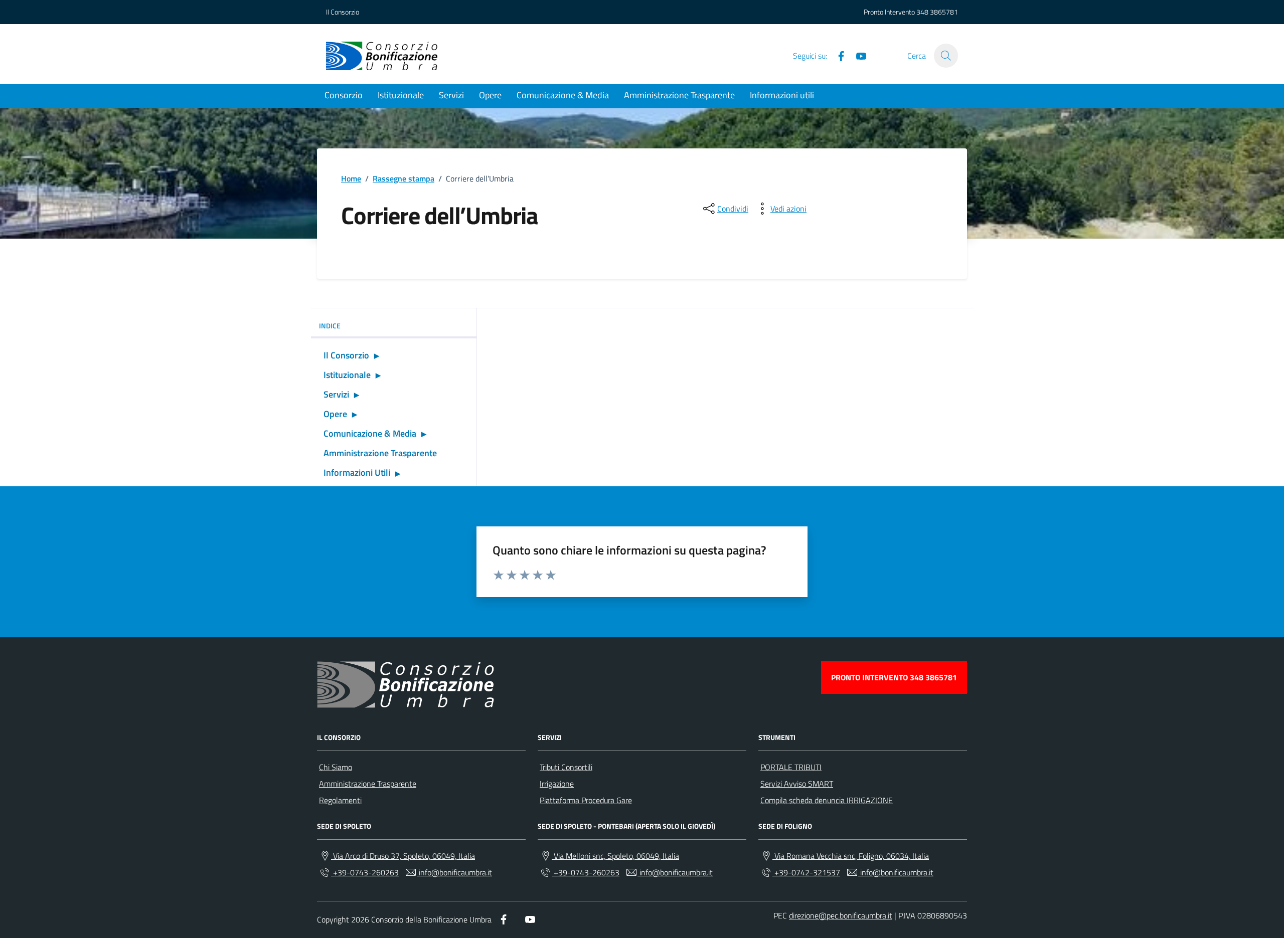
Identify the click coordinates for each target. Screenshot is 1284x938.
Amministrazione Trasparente (679, 95)
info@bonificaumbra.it (454, 872)
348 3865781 (937, 12)
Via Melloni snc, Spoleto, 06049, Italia (615, 856)
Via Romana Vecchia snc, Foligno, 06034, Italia (850, 856)
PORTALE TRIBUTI (791, 767)
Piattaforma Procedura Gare (586, 800)
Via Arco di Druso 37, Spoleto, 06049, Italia (403, 856)
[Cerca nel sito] (946, 56)
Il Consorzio (342, 12)
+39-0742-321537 (806, 872)
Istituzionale (401, 95)
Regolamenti (340, 800)
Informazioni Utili (357, 472)
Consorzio (344, 95)
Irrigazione (557, 784)
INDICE (330, 325)
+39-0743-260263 (365, 872)
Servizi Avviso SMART (796, 784)
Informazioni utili (782, 95)
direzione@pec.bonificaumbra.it (840, 915)
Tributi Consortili (566, 767)
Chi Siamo (335, 767)
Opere (490, 95)
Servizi (451, 95)
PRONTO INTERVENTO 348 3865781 (894, 677)
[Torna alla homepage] (381, 56)
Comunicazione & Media (563, 95)
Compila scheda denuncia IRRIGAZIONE (826, 800)
